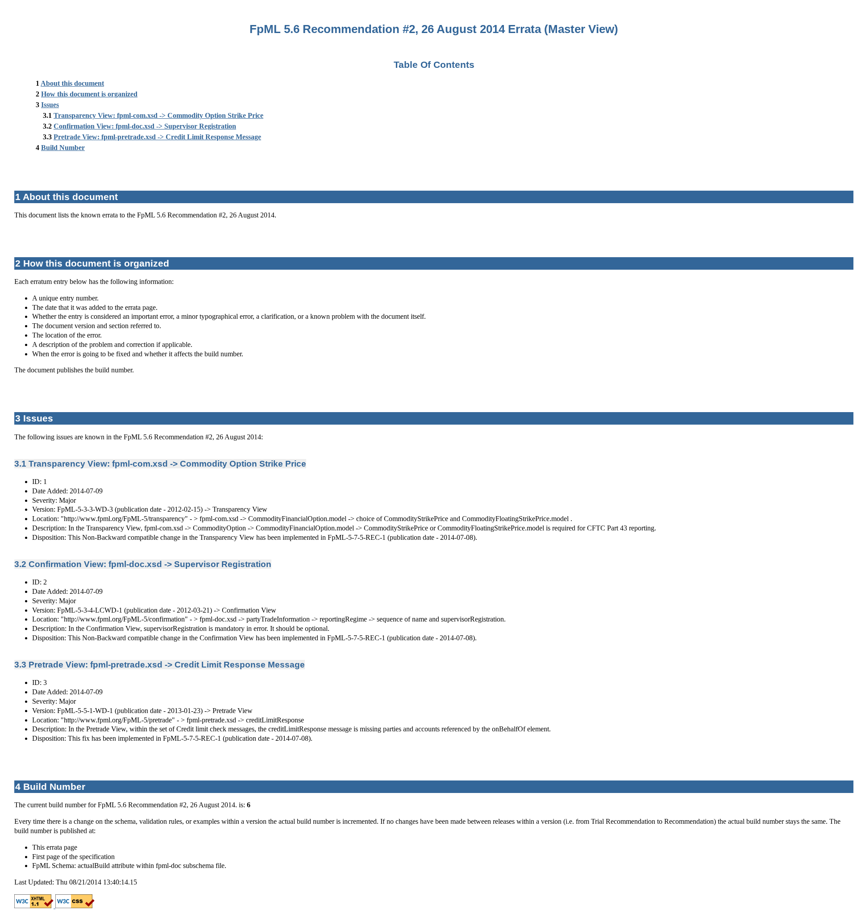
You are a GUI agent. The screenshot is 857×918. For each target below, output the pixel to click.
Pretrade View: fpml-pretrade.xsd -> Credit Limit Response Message (157, 137)
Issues (50, 104)
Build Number (63, 147)
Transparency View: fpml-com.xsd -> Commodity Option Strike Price (158, 115)
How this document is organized (89, 94)
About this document (72, 83)
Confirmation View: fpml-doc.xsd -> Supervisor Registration (145, 126)
